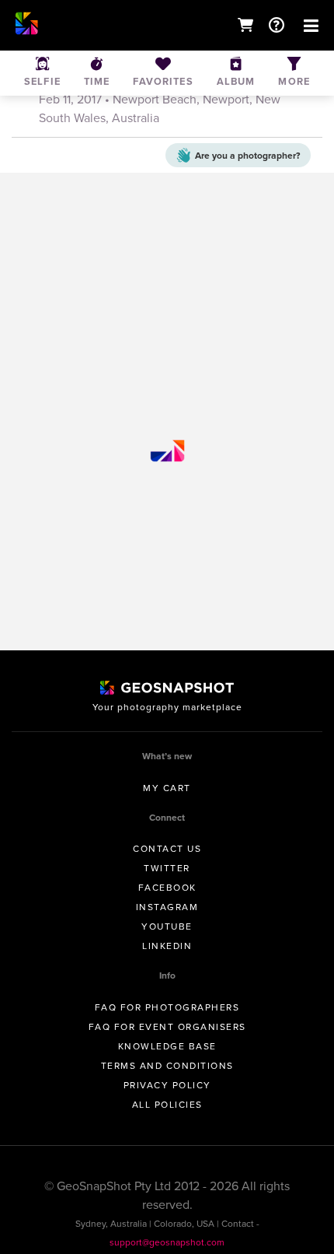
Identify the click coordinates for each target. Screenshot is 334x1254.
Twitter (167, 868)
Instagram (167, 907)
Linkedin (167, 946)
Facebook (167, 888)
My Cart (167, 788)
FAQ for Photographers (167, 1007)
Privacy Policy (167, 1085)
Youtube (167, 926)
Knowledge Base (167, 1046)
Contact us (167, 849)
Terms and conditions (167, 1066)
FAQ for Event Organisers (167, 1027)
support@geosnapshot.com (167, 1242)
